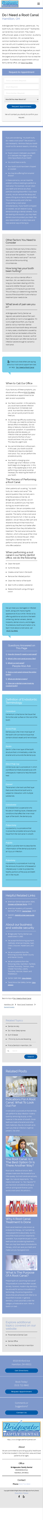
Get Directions (21, 1371)
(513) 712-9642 (26, 62)
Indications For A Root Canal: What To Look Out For (20, 1102)
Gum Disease (13, 1035)
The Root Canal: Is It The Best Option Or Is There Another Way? (20, 1162)
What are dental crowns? (18, 679)
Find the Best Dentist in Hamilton (21, 1345)
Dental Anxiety (13, 1026)
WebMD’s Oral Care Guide (24, 915)
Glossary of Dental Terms (17, 904)
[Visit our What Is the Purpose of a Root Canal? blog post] (21, 1270)
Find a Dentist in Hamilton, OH (20, 1045)
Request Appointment (21, 1392)
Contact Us (21, 1413)
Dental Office (13, 1341)
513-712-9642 (29, 392)
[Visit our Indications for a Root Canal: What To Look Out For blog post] (21, 1096)
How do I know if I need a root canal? (22, 654)
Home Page (26, 911)
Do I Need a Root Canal (25, 367)
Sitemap (26, 1493)
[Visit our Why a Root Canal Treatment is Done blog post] (21, 1216)
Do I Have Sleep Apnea (16, 1030)
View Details (26, 978)
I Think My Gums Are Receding (19, 1039)
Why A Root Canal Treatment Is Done (18, 1220)
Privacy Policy (18, 1493)
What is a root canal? (16, 663)
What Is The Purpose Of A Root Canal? (20, 1274)
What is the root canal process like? (22, 658)
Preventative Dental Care (17, 1335)
